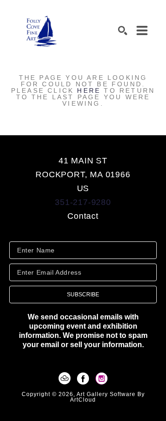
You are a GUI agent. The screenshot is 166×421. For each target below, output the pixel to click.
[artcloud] (65, 379)
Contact (83, 216)
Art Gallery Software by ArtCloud (107, 397)
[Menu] (142, 30)
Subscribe (83, 294)
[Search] (122, 30)
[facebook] (83, 379)
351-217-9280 (83, 202)
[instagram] (101, 379)
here (89, 90)
